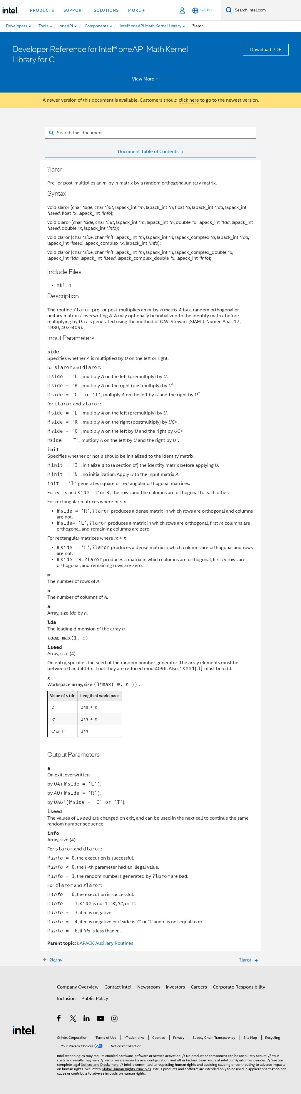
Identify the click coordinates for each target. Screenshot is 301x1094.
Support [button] (73, 10)
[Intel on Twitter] (73, 1019)
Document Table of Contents (148, 152)
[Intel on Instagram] (114, 1019)
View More (143, 79)
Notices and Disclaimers (99, 1064)
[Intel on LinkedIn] (86, 1019)
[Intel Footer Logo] (24, 1030)
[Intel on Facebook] (59, 1019)
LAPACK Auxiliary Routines (105, 943)
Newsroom (148, 987)
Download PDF (265, 50)
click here (189, 100)
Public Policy (94, 998)
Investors (175, 987)
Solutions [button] (106, 10)
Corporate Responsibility (239, 987)
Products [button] (42, 10)
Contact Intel (117, 987)
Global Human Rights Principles (126, 1069)
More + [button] (136, 10)
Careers (199, 987)
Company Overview (77, 987)
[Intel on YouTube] (101, 1019)
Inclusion (66, 998)
